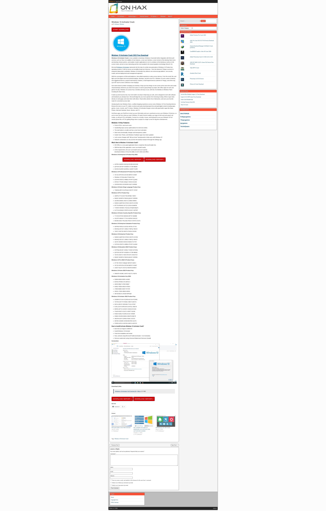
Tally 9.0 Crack (184, 104)
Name (111, 467)
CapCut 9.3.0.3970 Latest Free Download (191, 97)
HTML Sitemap (114, 502)
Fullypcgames (185, 117)
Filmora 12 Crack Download (196, 84)
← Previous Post (114, 445)
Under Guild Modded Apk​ (187, 99)
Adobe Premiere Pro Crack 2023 (198, 35)
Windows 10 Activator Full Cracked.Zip (125, 391)
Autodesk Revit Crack (195, 73)
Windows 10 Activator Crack (123, 22)
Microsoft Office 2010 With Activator (121, 427)
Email (111, 471)
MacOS (170, 16)
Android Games (144, 16)
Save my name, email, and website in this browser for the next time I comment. (131, 480)
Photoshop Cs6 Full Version (197, 78)
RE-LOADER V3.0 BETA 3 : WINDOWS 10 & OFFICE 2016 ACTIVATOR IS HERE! (142, 429)
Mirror (139, 391)
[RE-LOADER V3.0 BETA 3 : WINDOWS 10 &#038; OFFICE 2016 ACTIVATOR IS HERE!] (144, 421)
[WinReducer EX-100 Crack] (166, 421)
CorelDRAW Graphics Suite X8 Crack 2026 (200, 51)
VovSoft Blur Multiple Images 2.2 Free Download (193, 94)
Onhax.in (112, 1)
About (112, 497)
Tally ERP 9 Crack (194, 67)
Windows (163, 16)
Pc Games (153, 16)
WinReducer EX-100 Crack (163, 427)
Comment (113, 453)
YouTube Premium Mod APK (188, 102)
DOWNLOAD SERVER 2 (155, 159)
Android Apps (132, 16)
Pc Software (121, 16)
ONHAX (215, 508)
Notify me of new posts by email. (120, 485)
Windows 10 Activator (123, 67)
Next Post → (175, 445)
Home (113, 16)
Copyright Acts (114, 500)
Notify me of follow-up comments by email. (122, 482)
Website (112, 475)
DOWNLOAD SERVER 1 (133, 159)
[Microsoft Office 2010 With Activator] (122, 421)
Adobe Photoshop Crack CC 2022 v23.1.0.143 (201, 57)
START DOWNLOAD (121, 30)
